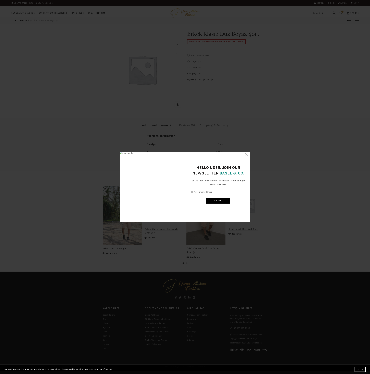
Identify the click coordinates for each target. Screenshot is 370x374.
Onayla (360, 369)
